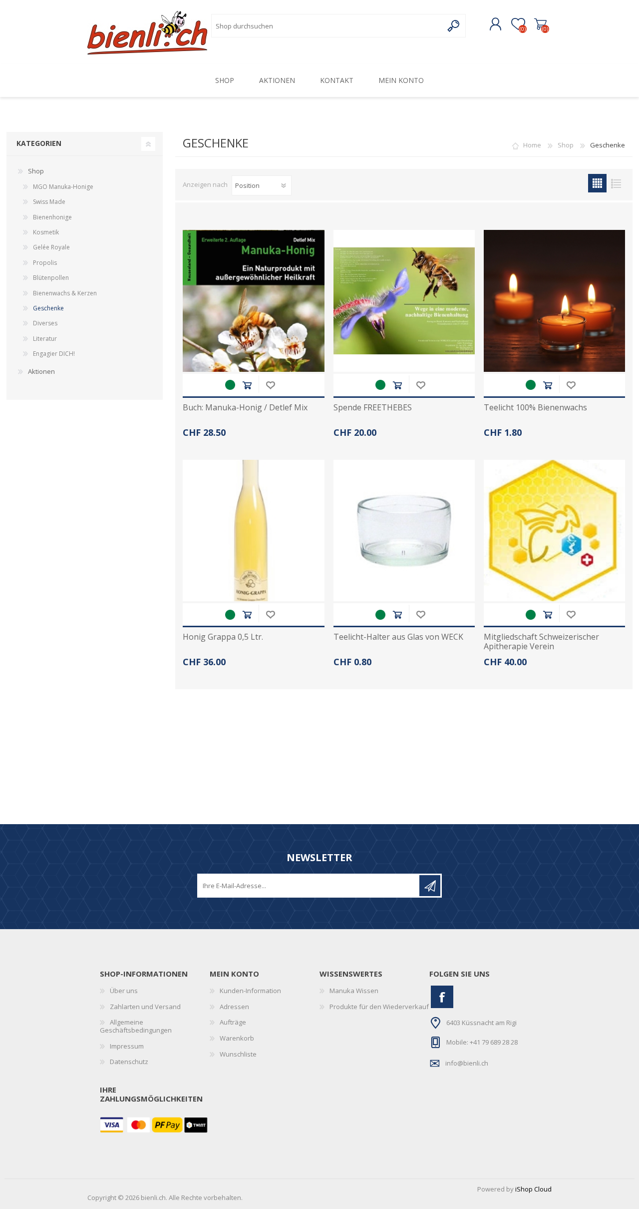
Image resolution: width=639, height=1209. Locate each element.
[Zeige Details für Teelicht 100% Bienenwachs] (554, 300)
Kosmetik (46, 232)
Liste (616, 183)
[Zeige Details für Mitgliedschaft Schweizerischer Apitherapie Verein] (554, 530)
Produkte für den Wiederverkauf (379, 1006)
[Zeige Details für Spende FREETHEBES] (404, 300)
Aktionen (41, 371)
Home (532, 144)
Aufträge (233, 1022)
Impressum (127, 1046)
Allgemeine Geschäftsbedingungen (136, 1026)
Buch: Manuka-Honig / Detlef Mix (245, 407)
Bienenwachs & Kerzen (65, 293)
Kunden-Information (250, 990)
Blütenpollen (51, 277)
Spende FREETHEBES (372, 407)
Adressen (234, 1006)
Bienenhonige (52, 217)
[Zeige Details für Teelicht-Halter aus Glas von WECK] (404, 530)
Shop (566, 144)
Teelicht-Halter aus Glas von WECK (398, 637)
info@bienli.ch (466, 1063)
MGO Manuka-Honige (63, 186)
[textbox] (327, 25)
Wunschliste (270, 385)
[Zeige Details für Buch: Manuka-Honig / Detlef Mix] (253, 300)
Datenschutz (129, 1061)
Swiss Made (49, 201)
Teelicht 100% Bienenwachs (535, 407)
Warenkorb (540, 24)
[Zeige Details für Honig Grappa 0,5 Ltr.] (253, 530)
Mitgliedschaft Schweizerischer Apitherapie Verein (541, 641)
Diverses (45, 323)
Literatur (45, 338)
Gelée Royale (51, 247)
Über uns (124, 990)
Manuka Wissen (353, 990)
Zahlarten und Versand (145, 1006)
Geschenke (48, 308)
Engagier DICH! (54, 353)
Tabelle (597, 183)
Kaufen (247, 385)
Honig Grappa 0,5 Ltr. (223, 637)
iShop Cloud (533, 1189)
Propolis (45, 262)
